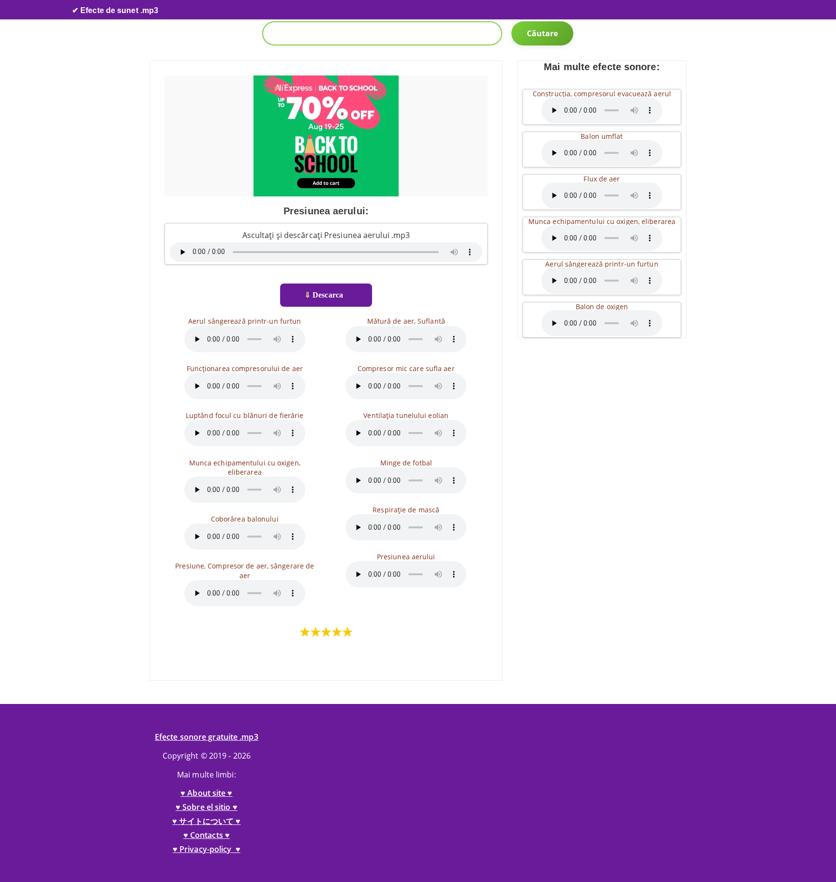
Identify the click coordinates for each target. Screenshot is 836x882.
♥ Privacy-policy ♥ (206, 849)
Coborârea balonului (245, 518)
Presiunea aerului (406, 556)
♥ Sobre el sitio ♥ (207, 807)
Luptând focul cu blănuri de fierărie (245, 415)
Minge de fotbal (406, 462)
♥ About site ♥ (206, 793)
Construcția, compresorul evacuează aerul (602, 93)
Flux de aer (601, 178)
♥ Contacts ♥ (206, 835)
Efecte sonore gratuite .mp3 (206, 737)
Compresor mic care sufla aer (406, 368)
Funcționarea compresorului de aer (245, 368)
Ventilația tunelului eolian (405, 415)
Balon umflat (602, 136)
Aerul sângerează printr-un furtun (244, 321)
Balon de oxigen (602, 306)
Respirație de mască (406, 509)
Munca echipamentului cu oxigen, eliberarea (244, 467)
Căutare (542, 33)
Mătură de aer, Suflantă (406, 321)
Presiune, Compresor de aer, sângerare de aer (244, 570)
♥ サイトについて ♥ (206, 821)
